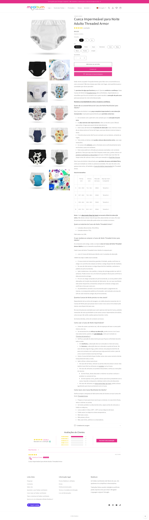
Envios (61, 484)
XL (92, 40)
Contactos (30, 484)
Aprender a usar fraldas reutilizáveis (37, 490)
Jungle (94, 51)
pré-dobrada (98, 334)
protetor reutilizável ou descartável (87, 155)
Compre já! (93, 69)
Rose (77, 51)
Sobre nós (30, 487)
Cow (110, 47)
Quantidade (77, 54)
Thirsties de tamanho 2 (83, 336)
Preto (87, 47)
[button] (101, 7)
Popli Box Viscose (114, 157)
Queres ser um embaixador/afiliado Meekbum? (40, 499)
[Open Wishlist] (116, 8)
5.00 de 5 (46, 440)
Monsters (103, 47)
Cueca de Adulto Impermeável (103, 166)
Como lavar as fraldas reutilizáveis (36, 493)
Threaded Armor (91, 93)
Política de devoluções (65, 487)
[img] (32, 455)
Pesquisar (30, 481)
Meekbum (76, 516)
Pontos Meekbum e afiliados (67, 481)
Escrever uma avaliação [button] (106, 440)
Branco (78, 47)
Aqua (94, 47)
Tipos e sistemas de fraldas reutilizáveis (38, 496)
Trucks (85, 51)
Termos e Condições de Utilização (68, 490)
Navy (117, 47)
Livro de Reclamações (65, 493)
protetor (101, 366)
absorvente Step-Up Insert (89, 215)
